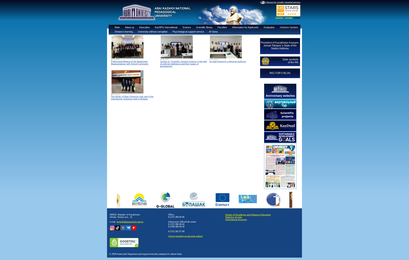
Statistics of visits (233, 217)
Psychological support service (188, 31)
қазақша (279, 18)
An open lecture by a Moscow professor (227, 61)
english (297, 18)
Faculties (222, 27)
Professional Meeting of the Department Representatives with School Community (129, 62)
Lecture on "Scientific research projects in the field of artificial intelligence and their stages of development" (183, 64)
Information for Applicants (245, 27)
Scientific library (204, 27)
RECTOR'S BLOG (280, 73)
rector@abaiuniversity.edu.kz (130, 222)
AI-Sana (213, 31)
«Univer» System (289, 27)
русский (288, 18)
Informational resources (236, 219)
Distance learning (124, 31)
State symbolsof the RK (290, 61)
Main (117, 27)
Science (186, 27)
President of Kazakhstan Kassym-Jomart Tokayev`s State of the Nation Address (280, 45)
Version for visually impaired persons (283, 2)
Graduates (269, 27)
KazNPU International (166, 27)
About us (129, 27)
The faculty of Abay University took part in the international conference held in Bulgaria (132, 97)
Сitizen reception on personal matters (185, 236)
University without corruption (152, 31)
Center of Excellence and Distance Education (248, 214)
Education (144, 27)
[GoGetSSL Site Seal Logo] (124, 246)
